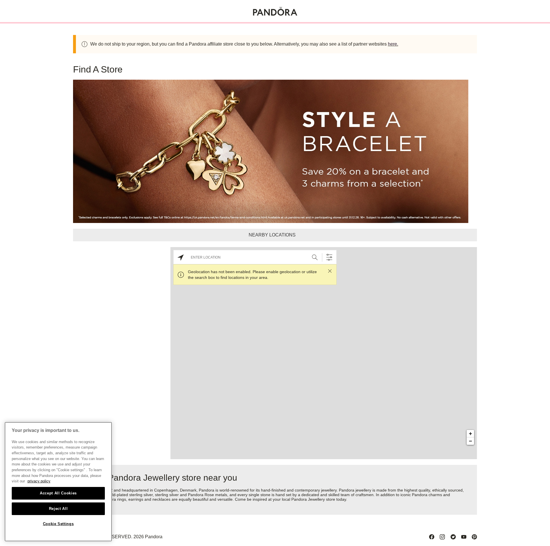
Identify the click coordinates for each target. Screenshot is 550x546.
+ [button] (470, 433)
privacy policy (39, 481)
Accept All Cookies (58, 493)
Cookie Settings (58, 524)
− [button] (470, 441)
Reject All (58, 508)
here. (393, 44)
